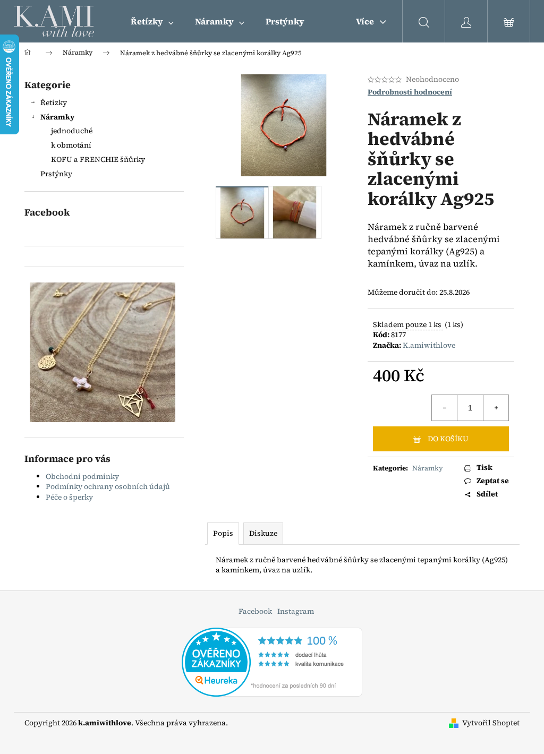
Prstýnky (56, 173)
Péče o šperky (69, 497)
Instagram (295, 611)
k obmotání (71, 145)
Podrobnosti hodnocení (410, 92)
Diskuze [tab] (263, 533)
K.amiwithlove (429, 345)
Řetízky (53, 102)
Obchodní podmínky (82, 476)
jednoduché (71, 130)
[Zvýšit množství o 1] (495, 408)
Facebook (255, 611)
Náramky (57, 117)
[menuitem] (152, 21)
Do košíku (448, 438)
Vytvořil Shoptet (491, 723)
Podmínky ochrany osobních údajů (108, 486)
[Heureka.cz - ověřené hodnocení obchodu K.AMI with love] (272, 661)
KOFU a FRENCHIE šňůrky (98, 159)
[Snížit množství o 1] (444, 408)
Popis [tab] (223, 533)
